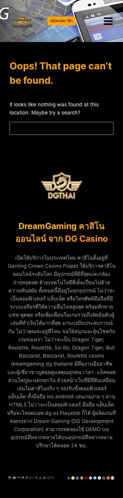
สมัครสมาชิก (61, 20)
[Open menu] (108, 21)
